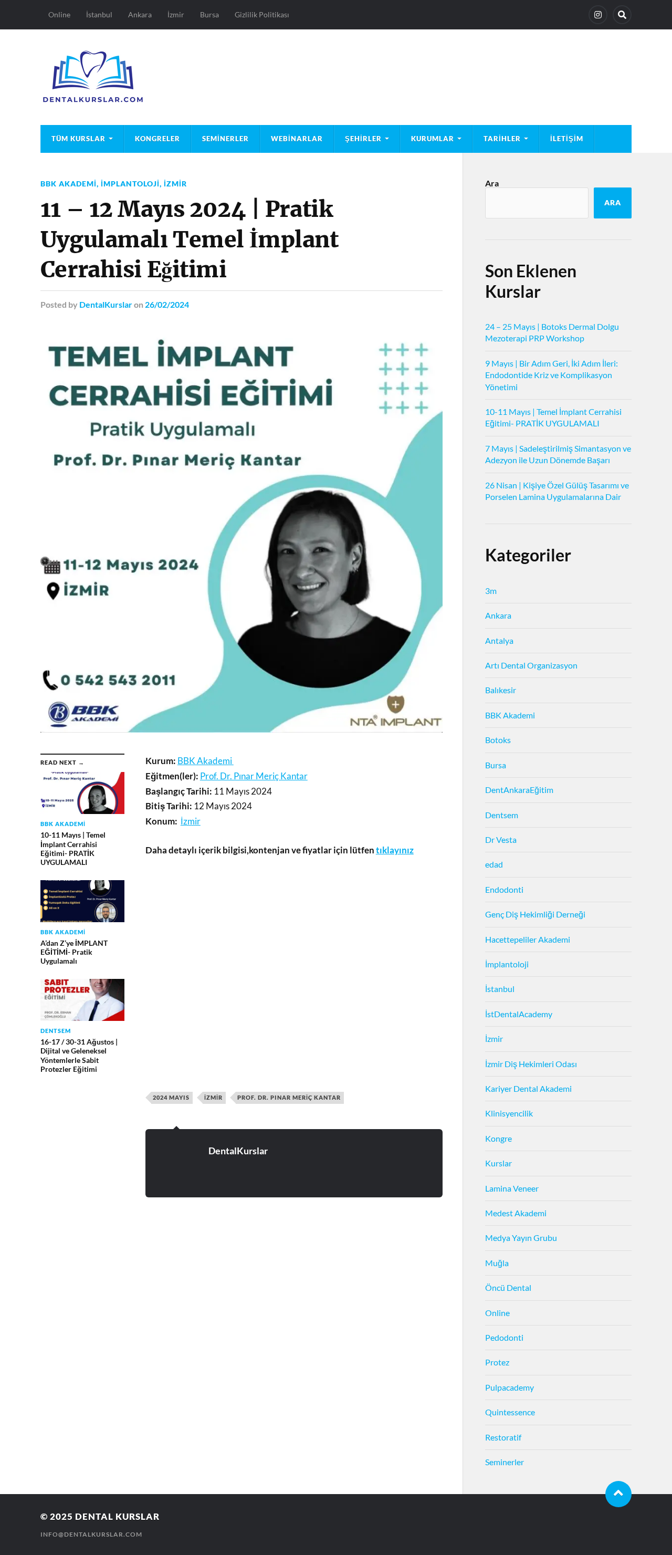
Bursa (209, 14)
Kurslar (498, 1163)
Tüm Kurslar (78, 138)
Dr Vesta (501, 839)
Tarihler (502, 138)
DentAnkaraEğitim (519, 790)
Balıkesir (500, 690)
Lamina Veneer (512, 1188)
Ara (492, 183)
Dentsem (501, 815)
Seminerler (225, 138)
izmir (213, 1097)
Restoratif (503, 1437)
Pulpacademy (509, 1387)
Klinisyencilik (509, 1113)
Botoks (498, 740)
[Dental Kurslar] (336, 77)
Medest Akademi (516, 1213)
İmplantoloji (130, 183)
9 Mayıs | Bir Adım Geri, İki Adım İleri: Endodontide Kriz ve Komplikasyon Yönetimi (551, 375)
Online (59, 14)
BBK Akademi (68, 183)
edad (494, 864)
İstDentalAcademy (518, 1014)
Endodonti (504, 889)
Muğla (497, 1263)
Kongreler (157, 138)
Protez (497, 1362)
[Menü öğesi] (598, 14)
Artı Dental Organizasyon (531, 665)
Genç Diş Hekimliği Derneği (535, 914)
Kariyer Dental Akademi (528, 1088)
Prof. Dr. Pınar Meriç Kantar (289, 1097)
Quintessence (510, 1412)
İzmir (175, 14)
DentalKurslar (105, 304)
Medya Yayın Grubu (521, 1238)
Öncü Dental (508, 1287)
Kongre (498, 1138)
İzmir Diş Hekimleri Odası (531, 1064)
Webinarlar (297, 138)
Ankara (140, 14)
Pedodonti (504, 1337)
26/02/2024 (167, 304)
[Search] (622, 14)
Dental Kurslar (117, 1516)
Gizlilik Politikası (262, 14)
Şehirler (363, 138)
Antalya (499, 640)
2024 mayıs (171, 1097)
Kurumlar (432, 138)
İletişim (566, 138)
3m (491, 591)
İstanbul (99, 14)
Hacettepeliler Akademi (527, 939)
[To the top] (618, 1494)
